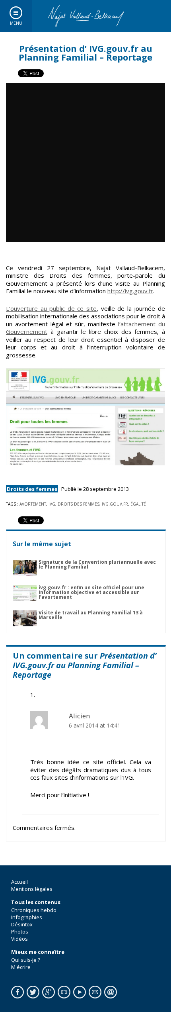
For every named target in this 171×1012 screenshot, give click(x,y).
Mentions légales (31, 888)
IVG (52, 504)
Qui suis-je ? (25, 959)
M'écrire (21, 967)
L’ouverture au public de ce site (51, 308)
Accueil (19, 881)
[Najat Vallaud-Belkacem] (85, 16)
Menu (16, 23)
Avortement (32, 504)
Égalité (138, 504)
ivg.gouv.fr (115, 504)
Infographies (26, 917)
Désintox (22, 924)
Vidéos (19, 938)
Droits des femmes (32, 488)
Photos (19, 931)
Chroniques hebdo (33, 910)
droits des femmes (78, 504)
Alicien (79, 715)
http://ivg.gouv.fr (130, 291)
